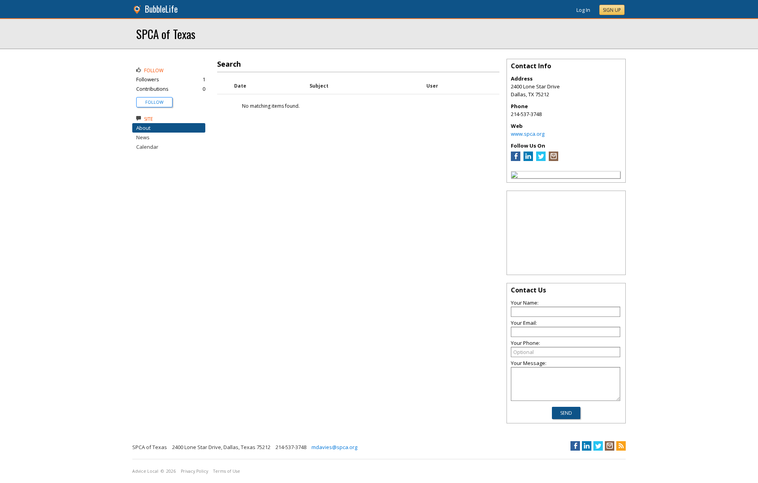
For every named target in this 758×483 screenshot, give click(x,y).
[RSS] (621, 446)
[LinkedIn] (528, 159)
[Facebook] (515, 159)
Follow (154, 102)
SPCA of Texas (165, 33)
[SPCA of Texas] (514, 176)
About (143, 127)
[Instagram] (553, 159)
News (143, 137)
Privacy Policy (194, 471)
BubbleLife (161, 9)
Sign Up (612, 10)
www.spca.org (527, 133)
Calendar (147, 146)
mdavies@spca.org (334, 447)
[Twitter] (541, 159)
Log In (583, 9)
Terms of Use (226, 471)
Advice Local (145, 471)
